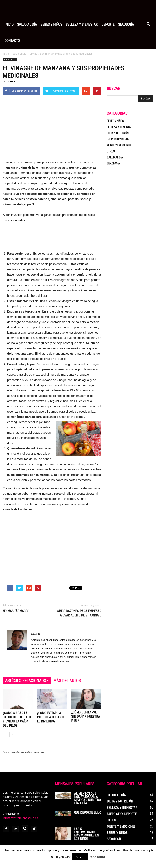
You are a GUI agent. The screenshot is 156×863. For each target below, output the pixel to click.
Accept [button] (80, 857)
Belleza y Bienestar (82, 24)
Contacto (12, 40)
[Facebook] (6, 829)
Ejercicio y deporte (119, 139)
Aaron (11, 81)
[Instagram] (25, 828)
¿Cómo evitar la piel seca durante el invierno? (51, 717)
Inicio (9, 24)
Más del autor (67, 680)
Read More (96, 857)
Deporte (108, 24)
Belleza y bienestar (119, 127)
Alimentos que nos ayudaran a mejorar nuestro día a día (87, 798)
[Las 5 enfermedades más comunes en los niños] (63, 833)
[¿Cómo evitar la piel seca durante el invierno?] (52, 699)
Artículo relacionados (27, 680)
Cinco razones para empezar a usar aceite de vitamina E (79, 613)
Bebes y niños (51, 24)
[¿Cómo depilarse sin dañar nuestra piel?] (86, 699)
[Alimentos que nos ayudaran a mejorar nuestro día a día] (63, 795)
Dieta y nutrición (118, 133)
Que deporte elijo (87, 812)
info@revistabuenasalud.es (20, 818)
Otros (111, 151)
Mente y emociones (119, 145)
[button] (148, 24)
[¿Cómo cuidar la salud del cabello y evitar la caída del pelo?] (18, 699)
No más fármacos (16, 611)
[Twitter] (34, 829)
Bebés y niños (115, 121)
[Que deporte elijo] (63, 813)
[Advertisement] (52, 129)
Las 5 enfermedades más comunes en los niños (86, 834)
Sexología (126, 24)
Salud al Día (27, 24)
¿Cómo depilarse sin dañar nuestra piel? (85, 716)
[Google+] (15, 829)
